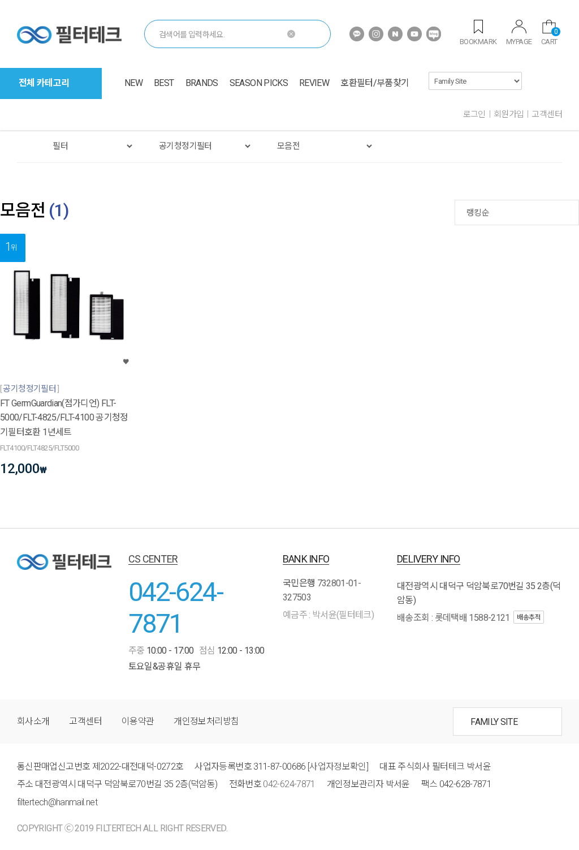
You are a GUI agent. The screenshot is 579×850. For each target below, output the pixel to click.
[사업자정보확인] (338, 766)
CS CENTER (153, 559)
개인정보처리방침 (206, 721)
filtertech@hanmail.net (57, 802)
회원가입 (509, 114)
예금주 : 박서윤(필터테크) (328, 614)
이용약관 (138, 721)
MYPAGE (519, 41)
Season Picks (259, 83)
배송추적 (529, 617)
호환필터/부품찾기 (374, 83)
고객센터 (547, 114)
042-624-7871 (175, 607)
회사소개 (33, 721)
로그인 (474, 114)
